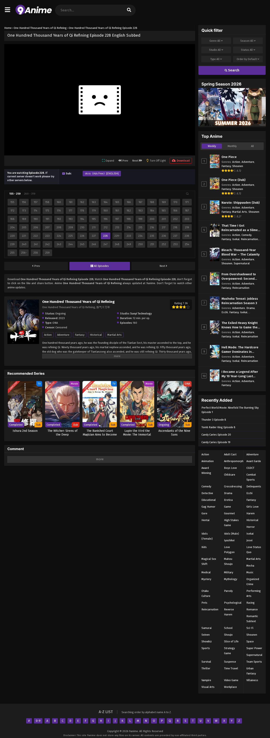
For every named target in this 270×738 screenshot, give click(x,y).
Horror (250, 526)
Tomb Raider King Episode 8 (218, 427)
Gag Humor (208, 506)
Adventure (63, 334)
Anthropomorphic (234, 461)
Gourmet (229, 513)
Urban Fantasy (251, 671)
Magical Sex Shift (208, 561)
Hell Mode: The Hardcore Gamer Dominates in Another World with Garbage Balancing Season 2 (241, 349)
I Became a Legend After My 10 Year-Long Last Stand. (239, 374)
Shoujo (228, 634)
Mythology (230, 579)
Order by (247, 59)
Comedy (246, 235)
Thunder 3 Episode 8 (213, 419)
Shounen (237, 166)
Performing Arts (253, 593)
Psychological (233, 602)
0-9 (38, 721)
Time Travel (231, 668)
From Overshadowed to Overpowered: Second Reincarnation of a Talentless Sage (238, 276)
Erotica (228, 499)
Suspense (230, 661)
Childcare (229, 474)
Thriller (205, 668)
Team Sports (254, 661)
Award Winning (206, 470)
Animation (207, 461)
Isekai (235, 239)
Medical (206, 572)
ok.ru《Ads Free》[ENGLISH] (102, 173)
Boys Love (230, 467)
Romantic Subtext (252, 619)
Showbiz (206, 641)
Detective (207, 493)
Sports (205, 648)
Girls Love (252, 506)
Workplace (230, 687)
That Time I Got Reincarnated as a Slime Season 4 (239, 228)
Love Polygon (229, 549)
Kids (204, 547)
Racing (250, 602)
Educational (208, 499)
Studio (215, 49)
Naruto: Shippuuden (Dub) (240, 203)
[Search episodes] (187, 193)
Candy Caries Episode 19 (215, 442)
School (228, 628)
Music (249, 572)
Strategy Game (229, 651)
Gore (204, 513)
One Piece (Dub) (233, 180)
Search (233, 70)
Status (247, 49)
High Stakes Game (231, 523)
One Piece (229, 157)
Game (227, 506)
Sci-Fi (249, 628)
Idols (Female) (207, 536)
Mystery (206, 579)
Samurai (206, 628)
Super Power (254, 648)
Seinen (205, 634)
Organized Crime (252, 582)
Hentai (205, 520)
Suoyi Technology (141, 313)
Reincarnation (249, 239)
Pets (204, 602)
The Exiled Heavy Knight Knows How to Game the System (239, 325)
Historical (96, 334)
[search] (129, 10)
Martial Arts (114, 334)
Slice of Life (231, 641)
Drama (250, 308)
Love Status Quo (253, 549)
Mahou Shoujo (228, 561)
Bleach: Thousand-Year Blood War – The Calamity (240, 252)
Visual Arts (208, 687)
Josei (249, 540)
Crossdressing (233, 486)
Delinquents (253, 486)
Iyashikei (229, 540)
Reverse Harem (229, 612)
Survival (206, 661)
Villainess (252, 680)
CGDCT (250, 467)
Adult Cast (230, 454)
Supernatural (242, 263)
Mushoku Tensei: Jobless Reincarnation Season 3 (239, 301)
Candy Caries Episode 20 (216, 434)
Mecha (250, 565)
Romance (252, 609)
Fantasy (79, 334)
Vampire (206, 680)
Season (246, 40)
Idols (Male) (231, 533)
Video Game (231, 680)
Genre (214, 40)
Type (215, 59)
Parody (228, 590)
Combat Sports (251, 477)
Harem (250, 513)
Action (48, 334)
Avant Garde (253, 461)
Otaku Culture (205, 593)
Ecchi (224, 312)
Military (228, 572)
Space (250, 641)
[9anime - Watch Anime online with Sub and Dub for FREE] (33, 14)
